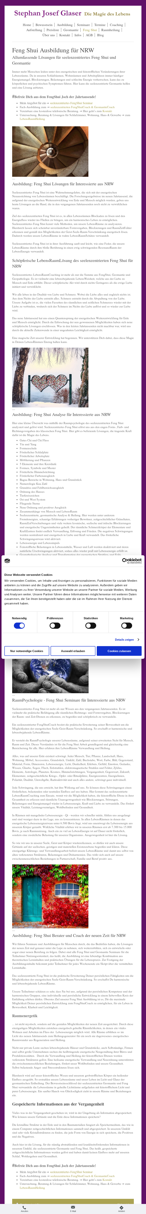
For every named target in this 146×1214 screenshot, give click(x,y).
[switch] (55, 625)
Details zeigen (124, 639)
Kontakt (107, 111)
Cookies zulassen (119, 651)
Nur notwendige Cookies (26, 651)
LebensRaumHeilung (32, 119)
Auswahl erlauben (73, 651)
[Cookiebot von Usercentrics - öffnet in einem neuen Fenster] (125, 561)
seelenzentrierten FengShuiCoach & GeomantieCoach (82, 107)
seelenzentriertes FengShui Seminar (71, 103)
